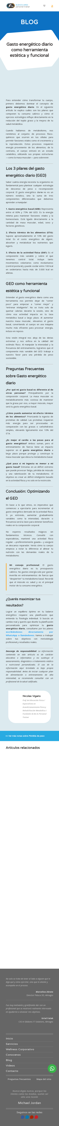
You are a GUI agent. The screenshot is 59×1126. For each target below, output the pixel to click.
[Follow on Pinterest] (36, 1117)
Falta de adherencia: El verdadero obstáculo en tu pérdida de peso (27, 791)
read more (14, 800)
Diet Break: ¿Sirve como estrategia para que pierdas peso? (27, 914)
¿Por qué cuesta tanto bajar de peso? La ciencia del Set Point (29, 822)
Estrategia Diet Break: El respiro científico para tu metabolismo (26, 883)
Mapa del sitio (44, 1079)
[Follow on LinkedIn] (27, 1117)
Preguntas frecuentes (19, 1079)
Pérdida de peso (37, 736)
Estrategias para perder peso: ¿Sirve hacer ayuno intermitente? (28, 944)
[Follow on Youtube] (32, 1117)
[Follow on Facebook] (22, 1117)
